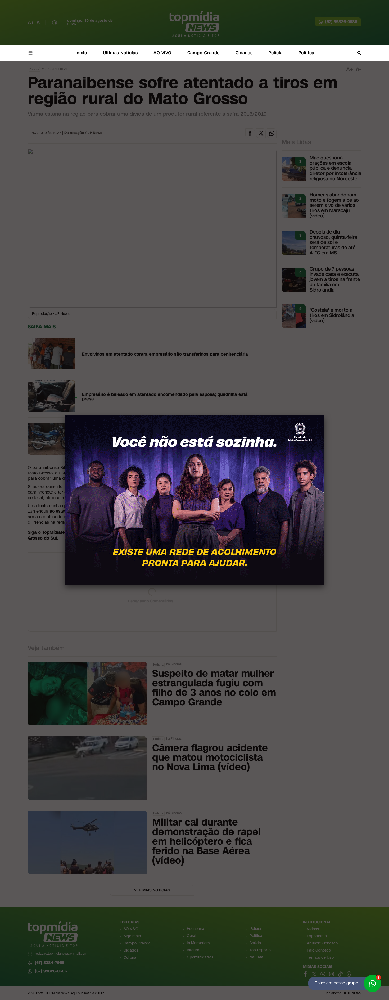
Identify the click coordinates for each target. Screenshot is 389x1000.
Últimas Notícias (120, 53)
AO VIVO (162, 53)
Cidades (244, 53)
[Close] (324, 415)
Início (81, 53)
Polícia (275, 53)
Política (306, 53)
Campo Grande (203, 53)
